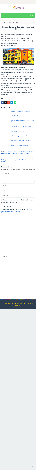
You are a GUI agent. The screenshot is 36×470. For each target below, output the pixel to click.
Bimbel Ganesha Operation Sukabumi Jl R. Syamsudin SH (23, 121)
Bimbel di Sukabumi (6, 153)
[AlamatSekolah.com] (18, 7)
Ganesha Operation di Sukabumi (20, 153)
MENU (31, 15)
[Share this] (2, 102)
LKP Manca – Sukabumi (17, 131)
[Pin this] (8, 102)
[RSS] (18, 2)
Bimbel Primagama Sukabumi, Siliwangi (22, 140)
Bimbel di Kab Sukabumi (27, 151)
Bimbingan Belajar (11, 151)
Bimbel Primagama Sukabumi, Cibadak (22, 111)
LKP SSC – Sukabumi (17, 116)
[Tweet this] (5, 102)
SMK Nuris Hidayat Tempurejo (27, 159)
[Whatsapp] (15, 102)
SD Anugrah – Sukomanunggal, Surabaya (9, 159)
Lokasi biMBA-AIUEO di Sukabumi (20, 145)
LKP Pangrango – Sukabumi (19, 136)
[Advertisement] (18, 236)
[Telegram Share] (11, 102)
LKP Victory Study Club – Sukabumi (21, 126)
